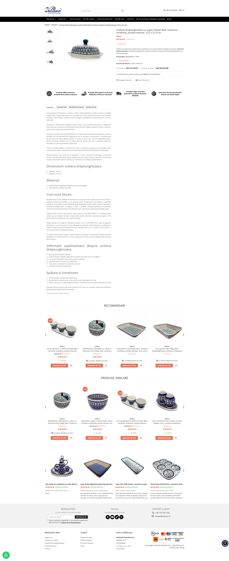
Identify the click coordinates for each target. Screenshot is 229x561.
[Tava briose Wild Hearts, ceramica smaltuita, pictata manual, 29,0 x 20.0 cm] (167, 467)
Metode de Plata (86, 537)
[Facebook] (108, 517)
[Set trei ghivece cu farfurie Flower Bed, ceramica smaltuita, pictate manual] (62, 328)
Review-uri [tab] (91, 107)
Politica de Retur (86, 540)
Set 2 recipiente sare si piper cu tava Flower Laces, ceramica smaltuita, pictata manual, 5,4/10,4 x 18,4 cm (167, 422)
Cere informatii (143, 80)
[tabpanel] (84, 46)
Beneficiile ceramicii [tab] (76, 107)
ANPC (83, 546)
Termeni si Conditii (51, 540)
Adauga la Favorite (125, 80)
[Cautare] (122, 11)
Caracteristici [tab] (62, 107)
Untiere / (55, 25)
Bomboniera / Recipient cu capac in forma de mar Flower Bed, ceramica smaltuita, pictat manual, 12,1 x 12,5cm (97, 350)
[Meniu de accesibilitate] (225, 543)
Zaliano (118, 36)
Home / (48, 25)
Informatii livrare (51, 546)
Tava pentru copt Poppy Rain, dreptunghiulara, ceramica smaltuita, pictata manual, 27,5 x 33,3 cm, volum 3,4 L (167, 350)
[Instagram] (121, 517)
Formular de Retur (87, 543)
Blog (169, 19)
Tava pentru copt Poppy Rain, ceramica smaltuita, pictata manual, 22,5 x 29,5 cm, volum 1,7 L (132, 350)
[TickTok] (117, 517)
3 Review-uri (130, 39)
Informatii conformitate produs (58, 293)
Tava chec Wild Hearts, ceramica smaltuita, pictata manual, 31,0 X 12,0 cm (145, 484)
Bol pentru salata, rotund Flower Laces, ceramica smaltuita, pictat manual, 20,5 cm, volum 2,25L (97, 422)
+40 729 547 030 (162, 513)
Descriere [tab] (50, 107)
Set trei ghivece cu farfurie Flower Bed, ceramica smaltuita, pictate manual (62, 350)
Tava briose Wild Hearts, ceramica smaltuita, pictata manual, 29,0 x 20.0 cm (181, 484)
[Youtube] (112, 517)
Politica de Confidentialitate (71, 522)
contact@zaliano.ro (162, 516)
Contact (47, 549)
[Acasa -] (57, 11)
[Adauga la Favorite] (71, 365)
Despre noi (48, 537)
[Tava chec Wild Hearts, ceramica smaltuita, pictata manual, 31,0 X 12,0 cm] (132, 467)
